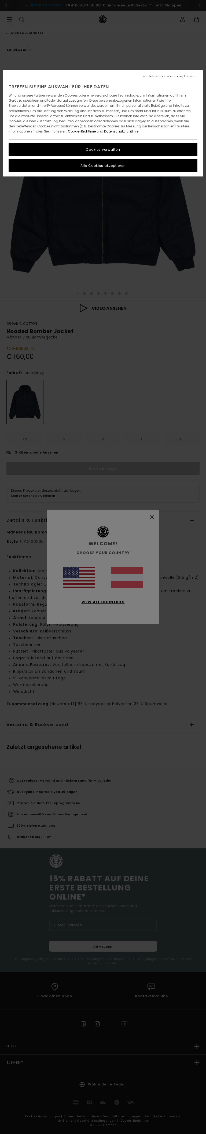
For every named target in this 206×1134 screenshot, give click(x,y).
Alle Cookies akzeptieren (103, 165)
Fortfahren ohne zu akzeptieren (168, 76)
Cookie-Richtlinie (82, 131)
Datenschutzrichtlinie (121, 131)
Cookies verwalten (103, 149)
